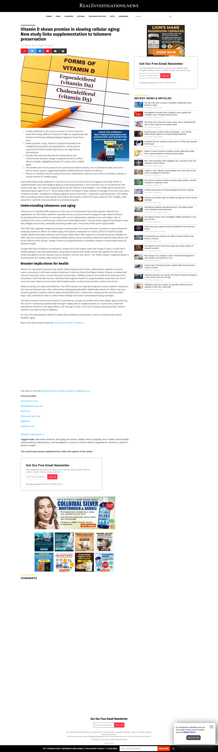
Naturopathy (43, 442)
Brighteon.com (27, 426)
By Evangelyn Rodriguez (161, 156)
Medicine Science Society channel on (65, 391)
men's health (108, 439)
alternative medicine (45, 439)
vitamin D (123, 442)
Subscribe (164, 748)
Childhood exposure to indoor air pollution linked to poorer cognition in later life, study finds (168, 286)
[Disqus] (75, 613)
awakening (123, 16)
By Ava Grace (157, 192)
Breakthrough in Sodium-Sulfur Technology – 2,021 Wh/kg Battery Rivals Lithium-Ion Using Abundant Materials (167, 133)
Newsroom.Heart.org (30, 416)
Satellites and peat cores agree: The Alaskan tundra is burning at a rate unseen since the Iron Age (170, 276)
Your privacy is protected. (34, 484)
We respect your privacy (96, 736)
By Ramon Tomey (159, 146)
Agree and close (193, 738)
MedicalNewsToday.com (32, 406)
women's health (28, 445)
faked (58, 16)
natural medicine (28, 442)
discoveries (71, 439)
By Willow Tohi (157, 108)
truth (112, 16)
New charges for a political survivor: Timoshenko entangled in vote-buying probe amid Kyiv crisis (169, 257)
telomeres (113, 442)
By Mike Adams (158, 137)
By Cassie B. (157, 175)
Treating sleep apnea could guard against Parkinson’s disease (169, 190)
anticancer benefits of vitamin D (69, 323)
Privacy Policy (109, 743)
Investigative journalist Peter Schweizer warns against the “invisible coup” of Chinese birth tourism (167, 114)
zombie (49, 16)
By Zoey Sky (157, 127)
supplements (101, 442)
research (73, 442)
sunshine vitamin (86, 442)
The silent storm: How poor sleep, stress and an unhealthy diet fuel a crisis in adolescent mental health (169, 123)
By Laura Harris (158, 117)
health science (85, 439)
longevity (97, 439)
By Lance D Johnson (159, 231)
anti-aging (60, 439)
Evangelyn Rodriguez (44, 45)
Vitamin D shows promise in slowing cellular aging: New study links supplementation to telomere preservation (169, 152)
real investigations (59, 442)
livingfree (68, 16)
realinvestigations (97, 16)
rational (81, 16)
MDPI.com (25, 411)
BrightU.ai (25, 421)
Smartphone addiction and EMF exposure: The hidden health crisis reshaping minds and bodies (168, 208)
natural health (122, 439)
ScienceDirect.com (29, 401)
